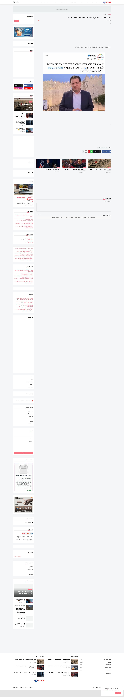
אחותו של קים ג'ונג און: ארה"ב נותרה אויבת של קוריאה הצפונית (24, 227)
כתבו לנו (21, 687)
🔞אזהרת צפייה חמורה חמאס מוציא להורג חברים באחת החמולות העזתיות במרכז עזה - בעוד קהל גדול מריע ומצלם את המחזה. (20, 609)
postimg (31, 574)
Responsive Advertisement (62, 9)
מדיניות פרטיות (41, 2)
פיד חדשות (30, 43)
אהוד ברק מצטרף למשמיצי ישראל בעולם (20, 624)
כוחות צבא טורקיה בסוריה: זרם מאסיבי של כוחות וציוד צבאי (100, 170)
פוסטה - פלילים (29, 394)
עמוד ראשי (98, 2)
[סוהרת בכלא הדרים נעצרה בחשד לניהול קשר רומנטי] (29, 122)
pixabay (31, 567)
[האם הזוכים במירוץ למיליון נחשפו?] (29, 618)
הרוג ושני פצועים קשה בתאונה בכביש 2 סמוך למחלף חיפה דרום (23, 218)
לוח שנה (66, 2)
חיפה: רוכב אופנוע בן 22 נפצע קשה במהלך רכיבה (24, 215)
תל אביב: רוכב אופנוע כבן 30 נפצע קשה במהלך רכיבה (25, 221)
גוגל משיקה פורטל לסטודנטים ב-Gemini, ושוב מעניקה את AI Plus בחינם (24, 299)
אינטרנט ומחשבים (95, 660)
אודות (61, 2)
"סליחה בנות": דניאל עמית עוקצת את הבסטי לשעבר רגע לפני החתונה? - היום (23, 253)
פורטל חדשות (30, 569)
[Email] (86, 151)
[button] (17, 2)
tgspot (31, 421)
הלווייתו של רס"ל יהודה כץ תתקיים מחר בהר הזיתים (23, 279)
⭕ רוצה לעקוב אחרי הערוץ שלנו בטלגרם (24, 401)
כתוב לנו (56, 2)
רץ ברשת (95, 670)
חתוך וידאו (30, 387)
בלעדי (31, 238)
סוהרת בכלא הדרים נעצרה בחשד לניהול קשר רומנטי (20, 122)
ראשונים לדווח (30, 239)
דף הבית (109, 14)
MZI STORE (30, 424)
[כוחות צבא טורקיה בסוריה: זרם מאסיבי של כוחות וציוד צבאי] (74, 661)
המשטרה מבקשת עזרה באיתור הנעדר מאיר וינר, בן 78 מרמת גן (24, 282)
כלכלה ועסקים (95, 667)
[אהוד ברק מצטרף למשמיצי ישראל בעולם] (29, 625)
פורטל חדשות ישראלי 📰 (98, 687)
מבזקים (92, 2)
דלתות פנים (30, 411)
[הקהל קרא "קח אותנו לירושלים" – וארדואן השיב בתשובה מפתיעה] (29, 115)
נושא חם (31, 241)
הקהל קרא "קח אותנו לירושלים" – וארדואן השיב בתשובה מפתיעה (75, 170)
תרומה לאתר (15, 687)
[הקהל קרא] (74, 674)
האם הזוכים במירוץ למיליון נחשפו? (20, 617)
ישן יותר (39, 214)
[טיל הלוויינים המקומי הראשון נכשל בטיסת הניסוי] (74, 667)
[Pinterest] (89, 151)
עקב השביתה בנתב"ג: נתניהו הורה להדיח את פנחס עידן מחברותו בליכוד (23, 276)
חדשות (87, 2)
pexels (31, 572)
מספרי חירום (49, 2)
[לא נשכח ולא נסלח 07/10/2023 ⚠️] (29, 130)
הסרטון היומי (73, 2)
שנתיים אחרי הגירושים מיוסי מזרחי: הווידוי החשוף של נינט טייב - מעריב (24, 249)
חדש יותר (109, 214)
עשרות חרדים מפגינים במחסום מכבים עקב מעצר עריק (24, 271)
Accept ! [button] (118, 693)
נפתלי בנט (99, 147)
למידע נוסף (105, 690)
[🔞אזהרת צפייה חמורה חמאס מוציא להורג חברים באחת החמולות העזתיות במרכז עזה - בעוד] (29, 607)
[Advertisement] (73, 34)
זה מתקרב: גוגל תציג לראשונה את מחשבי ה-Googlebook (23, 310)
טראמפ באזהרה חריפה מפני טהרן (52, 169)
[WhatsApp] (91, 151)
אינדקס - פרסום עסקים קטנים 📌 (25, 198)
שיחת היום (30, 242)
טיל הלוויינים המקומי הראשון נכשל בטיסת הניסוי (59, 666)
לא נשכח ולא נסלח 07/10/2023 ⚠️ (20, 129)
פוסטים (81, 2)
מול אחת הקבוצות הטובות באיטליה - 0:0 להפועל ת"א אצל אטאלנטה (24, 273)
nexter (31, 419)
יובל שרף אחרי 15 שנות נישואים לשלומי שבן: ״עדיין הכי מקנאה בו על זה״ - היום (23, 256)
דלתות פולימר (30, 414)
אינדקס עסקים (30, 382)
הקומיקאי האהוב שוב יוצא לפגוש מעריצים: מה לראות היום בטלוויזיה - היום (24, 259)
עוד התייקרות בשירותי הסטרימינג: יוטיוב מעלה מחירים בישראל (24, 301)
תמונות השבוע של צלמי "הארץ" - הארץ (25, 251)
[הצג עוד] (83, 151)
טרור (103, 147)
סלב (32, 379)
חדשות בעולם (95, 665)
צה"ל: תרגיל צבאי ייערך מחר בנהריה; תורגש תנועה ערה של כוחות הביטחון (24, 224)
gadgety (31, 416)
